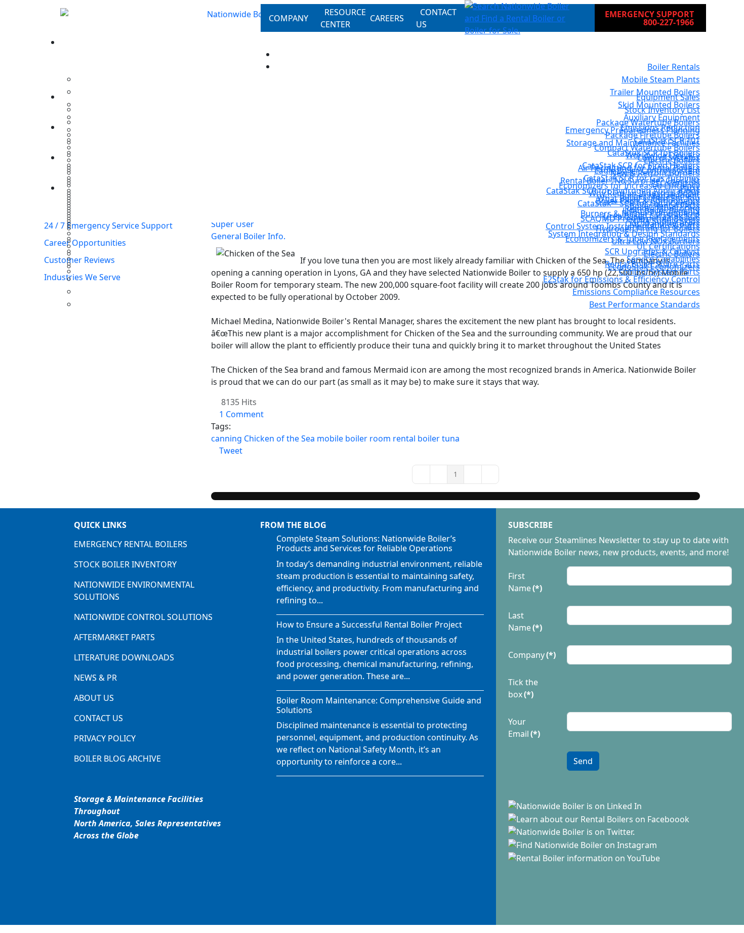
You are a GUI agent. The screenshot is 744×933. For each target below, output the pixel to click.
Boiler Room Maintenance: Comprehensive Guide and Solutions (378, 705)
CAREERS (387, 18)
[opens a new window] (576, 805)
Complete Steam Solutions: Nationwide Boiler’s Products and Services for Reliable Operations (366, 543)
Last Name (525, 621)
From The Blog (293, 524)
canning (226, 438)
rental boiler (416, 438)
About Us (94, 697)
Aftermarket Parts (114, 637)
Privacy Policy (105, 738)
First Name (525, 582)
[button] (522, 18)
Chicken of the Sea (279, 438)
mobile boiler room (354, 438)
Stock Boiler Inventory (125, 564)
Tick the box (523, 688)
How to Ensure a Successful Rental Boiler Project (369, 624)
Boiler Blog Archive (117, 758)
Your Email (524, 727)
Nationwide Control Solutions (143, 617)
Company (532, 654)
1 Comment (241, 414)
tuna (451, 438)
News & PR (95, 677)
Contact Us (98, 718)
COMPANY (288, 18)
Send (583, 761)
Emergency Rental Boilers (130, 544)
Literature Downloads (124, 657)
